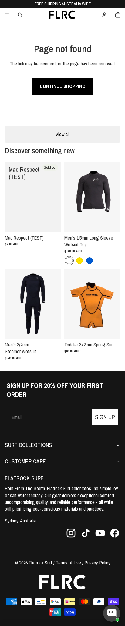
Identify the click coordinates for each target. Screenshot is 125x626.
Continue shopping (63, 86)
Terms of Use (68, 562)
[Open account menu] (104, 15)
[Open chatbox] (111, 613)
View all (62, 134)
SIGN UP (105, 417)
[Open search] (20, 15)
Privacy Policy (97, 562)
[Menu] (7, 15)
